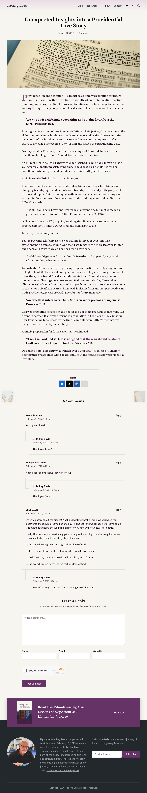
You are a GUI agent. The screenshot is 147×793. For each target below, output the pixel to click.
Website (97, 651)
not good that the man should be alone (93, 339)
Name (25, 651)
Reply (118, 415)
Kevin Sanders (34, 415)
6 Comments (83, 33)
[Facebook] (132, 5)
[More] (84, 384)
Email (61, 651)
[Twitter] (127, 5)
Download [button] (119, 712)
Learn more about (63, 770)
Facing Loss (17, 6)
